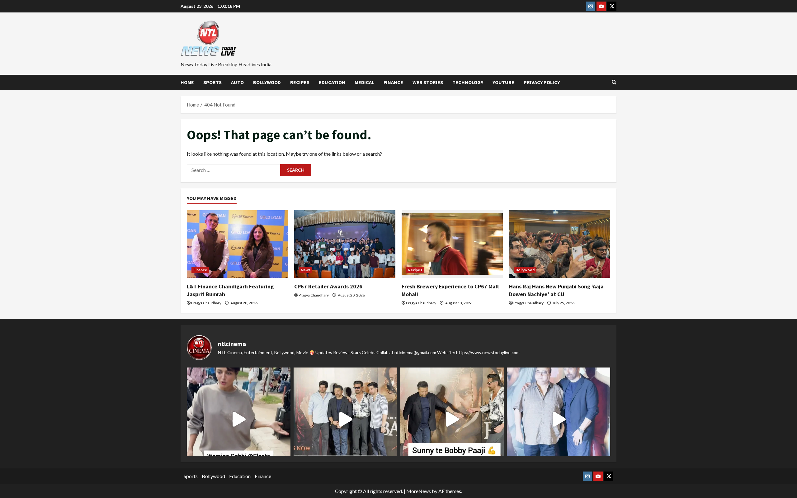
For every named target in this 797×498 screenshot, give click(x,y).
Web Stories (428, 82)
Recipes (299, 82)
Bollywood (267, 82)
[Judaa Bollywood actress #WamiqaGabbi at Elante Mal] (238, 419)
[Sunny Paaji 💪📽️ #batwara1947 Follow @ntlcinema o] (559, 419)
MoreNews (418, 491)
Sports (212, 82)
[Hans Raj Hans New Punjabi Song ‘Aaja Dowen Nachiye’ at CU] (559, 244)
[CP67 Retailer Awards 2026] (344, 244)
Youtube (503, 82)
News (305, 270)
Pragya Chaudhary (206, 303)
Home (187, 82)
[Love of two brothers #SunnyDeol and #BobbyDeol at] (452, 419)
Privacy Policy (542, 82)
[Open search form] (614, 82)
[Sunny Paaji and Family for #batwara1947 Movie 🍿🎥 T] (345, 419)
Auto (237, 82)
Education (332, 82)
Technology (467, 82)
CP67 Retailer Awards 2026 (328, 286)
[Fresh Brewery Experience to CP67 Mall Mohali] (452, 244)
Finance (393, 82)
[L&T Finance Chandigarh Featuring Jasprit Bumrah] (237, 244)
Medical (364, 82)
